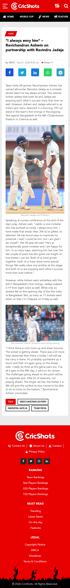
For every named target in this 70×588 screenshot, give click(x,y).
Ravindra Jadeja (17, 408)
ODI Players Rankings (35, 488)
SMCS (12, 62)
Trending (35, 511)
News (11, 33)
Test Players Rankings (35, 483)
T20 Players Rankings (35, 494)
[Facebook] (23, 461)
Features (35, 528)
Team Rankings (35, 477)
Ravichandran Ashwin (33, 401)
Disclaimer (35, 556)
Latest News (35, 516)
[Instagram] (39, 461)
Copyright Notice (35, 544)
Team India (40, 408)
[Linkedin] (47, 461)
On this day (35, 522)
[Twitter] (31, 461)
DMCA (35, 550)
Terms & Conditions (35, 561)
